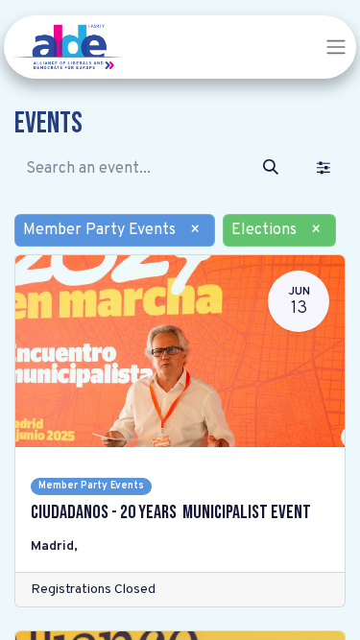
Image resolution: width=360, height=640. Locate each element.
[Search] (271, 169)
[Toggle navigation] (336, 47)
